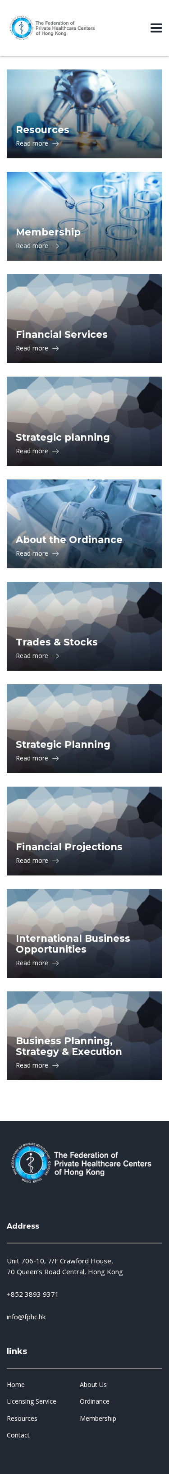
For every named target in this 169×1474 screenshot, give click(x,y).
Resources (22, 1418)
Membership (98, 1418)
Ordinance (95, 1401)
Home (16, 1385)
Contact (18, 1435)
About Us (93, 1385)
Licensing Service (31, 1401)
